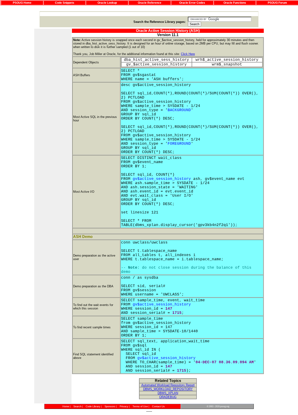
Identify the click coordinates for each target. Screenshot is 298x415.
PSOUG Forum (277, 2)
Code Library (93, 406)
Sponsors (110, 406)
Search (77, 406)
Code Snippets (64, 2)
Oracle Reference (149, 2)
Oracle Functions (235, 2)
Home (65, 406)
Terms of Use (140, 406)
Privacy (124, 406)
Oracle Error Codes (192, 2)
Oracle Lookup (107, 2)
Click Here (188, 54)
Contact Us (158, 406)
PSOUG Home (22, 2)
